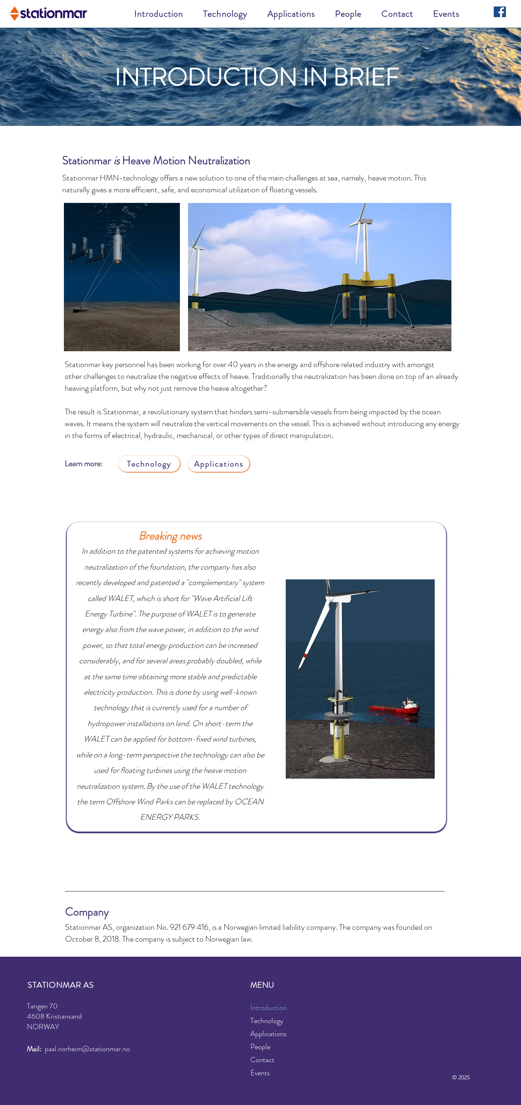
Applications (268, 1033)
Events (260, 1073)
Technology (266, 1020)
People (260, 1046)
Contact (262, 1059)
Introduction (268, 1007)
